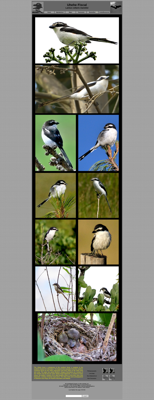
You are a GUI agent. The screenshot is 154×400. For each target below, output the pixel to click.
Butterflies (92, 12)
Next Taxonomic (91, 378)
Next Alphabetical (92, 376)
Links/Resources (104, 12)
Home (49, 12)
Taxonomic (81, 12)
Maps (70, 12)
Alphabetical (59, 12)
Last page (92, 373)
